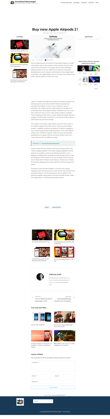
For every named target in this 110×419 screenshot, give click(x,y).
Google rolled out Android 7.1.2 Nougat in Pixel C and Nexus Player (41, 345)
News (97, 2)
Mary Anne (53, 282)
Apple (46, 207)
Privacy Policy (66, 411)
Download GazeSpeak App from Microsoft (63, 325)
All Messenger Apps (66, 2)
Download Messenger (25, 2)
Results (96, 88)
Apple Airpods (56, 207)
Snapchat (91, 2)
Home (45, 395)
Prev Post (43, 299)
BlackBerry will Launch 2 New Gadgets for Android (64, 344)
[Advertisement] (55, 15)
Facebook (84, 2)
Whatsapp (76, 2)
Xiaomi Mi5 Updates (37, 325)
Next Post (63, 299)
